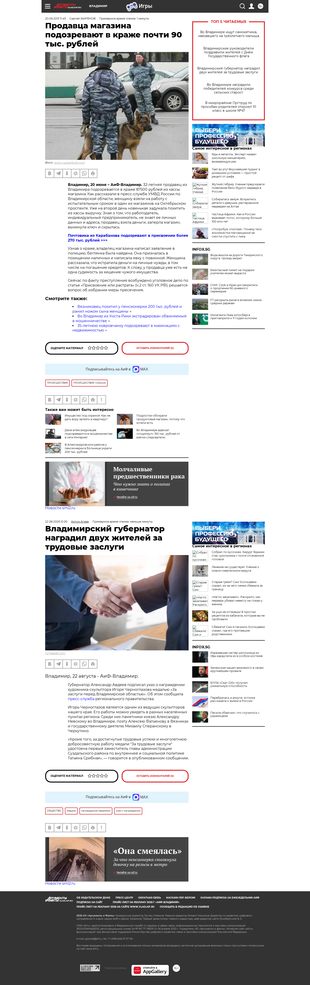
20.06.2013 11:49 (55, 18)
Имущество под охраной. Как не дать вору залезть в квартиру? (87, 417)
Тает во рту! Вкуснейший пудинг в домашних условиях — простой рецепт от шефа (236, 173)
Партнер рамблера (115, 968)
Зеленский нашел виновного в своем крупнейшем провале (236, 669)
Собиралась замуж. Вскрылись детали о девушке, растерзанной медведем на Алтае (235, 202)
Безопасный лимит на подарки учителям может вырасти (232, 272)
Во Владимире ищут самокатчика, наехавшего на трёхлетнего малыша (228, 34)
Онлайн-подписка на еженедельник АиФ (229, 897)
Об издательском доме (93, 897)
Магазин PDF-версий (180, 897)
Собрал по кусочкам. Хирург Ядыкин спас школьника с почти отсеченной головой (238, 555)
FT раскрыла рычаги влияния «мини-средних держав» (236, 302)
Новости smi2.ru (60, 508)
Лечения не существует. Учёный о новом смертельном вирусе (235, 568)
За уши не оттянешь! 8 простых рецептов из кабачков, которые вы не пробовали (238, 615)
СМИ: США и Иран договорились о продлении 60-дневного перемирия (234, 288)
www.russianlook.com (69, 162)
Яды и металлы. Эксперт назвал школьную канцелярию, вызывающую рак (234, 158)
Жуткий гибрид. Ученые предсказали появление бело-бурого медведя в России (238, 188)
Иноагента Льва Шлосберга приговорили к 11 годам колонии (233, 317)
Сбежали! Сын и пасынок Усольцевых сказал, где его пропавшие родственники (238, 630)
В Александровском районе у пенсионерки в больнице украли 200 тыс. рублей (88, 448)
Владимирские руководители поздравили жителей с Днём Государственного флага (228, 52)
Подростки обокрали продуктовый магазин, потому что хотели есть (160, 419)
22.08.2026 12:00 (56, 521)
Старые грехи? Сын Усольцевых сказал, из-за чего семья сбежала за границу (237, 585)
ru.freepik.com (55, 653)
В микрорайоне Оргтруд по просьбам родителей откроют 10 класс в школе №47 (228, 107)
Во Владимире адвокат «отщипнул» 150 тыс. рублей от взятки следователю (158, 433)
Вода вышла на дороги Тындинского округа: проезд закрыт (236, 257)
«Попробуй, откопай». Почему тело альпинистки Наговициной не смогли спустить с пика (237, 232)
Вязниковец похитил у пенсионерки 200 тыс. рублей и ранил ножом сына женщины (127, 309)
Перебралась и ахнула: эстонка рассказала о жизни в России (232, 699)
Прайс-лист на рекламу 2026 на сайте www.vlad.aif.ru (115, 906)
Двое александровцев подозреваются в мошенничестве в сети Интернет (88, 433)
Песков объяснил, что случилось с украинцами (235, 714)
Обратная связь (149, 897)
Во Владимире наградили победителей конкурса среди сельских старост (229, 88)
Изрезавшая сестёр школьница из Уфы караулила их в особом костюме (236, 654)
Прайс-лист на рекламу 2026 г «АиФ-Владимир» (146, 902)
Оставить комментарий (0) (155, 348)
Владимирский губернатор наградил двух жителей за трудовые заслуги (228, 70)
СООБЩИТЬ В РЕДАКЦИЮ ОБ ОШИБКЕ (184, 906)
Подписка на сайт (89, 902)
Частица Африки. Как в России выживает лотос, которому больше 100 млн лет (237, 217)
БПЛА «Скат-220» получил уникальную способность (229, 684)
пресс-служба (81, 699)
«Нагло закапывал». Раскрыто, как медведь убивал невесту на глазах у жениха (237, 600)
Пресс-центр (124, 897)
